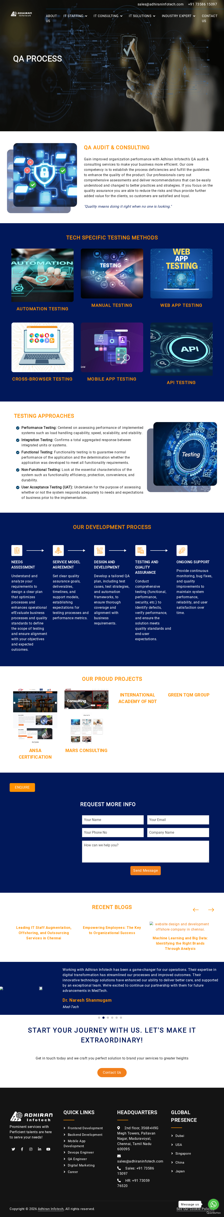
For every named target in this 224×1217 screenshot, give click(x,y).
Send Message (145, 870)
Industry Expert (177, 16)
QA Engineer (77, 1159)
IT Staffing (73, 16)
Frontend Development (85, 1128)
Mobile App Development (75, 1143)
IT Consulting (106, 16)
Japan (180, 1171)
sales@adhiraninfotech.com (161, 4)
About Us (51, 18)
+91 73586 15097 (202, 4)
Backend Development (85, 1135)
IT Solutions (140, 16)
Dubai (179, 1136)
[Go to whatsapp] (213, 1204)
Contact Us (210, 18)
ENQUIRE (22, 787)
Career (73, 1172)
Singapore (183, 1154)
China (179, 1162)
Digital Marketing (81, 1165)
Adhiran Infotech (51, 1209)
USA (178, 1145)
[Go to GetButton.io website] (213, 1212)
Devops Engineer (81, 1152)
